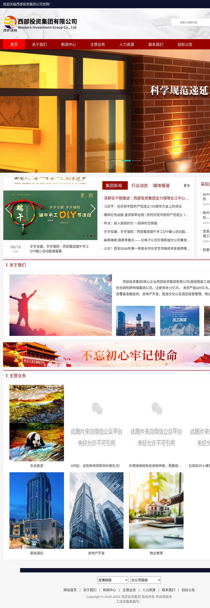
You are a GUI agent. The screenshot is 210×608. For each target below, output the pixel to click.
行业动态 (139, 185)
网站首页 (70, 589)
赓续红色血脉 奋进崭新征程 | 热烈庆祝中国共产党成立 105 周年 (147, 214)
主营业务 (97, 44)
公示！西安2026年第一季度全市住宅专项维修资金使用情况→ (147, 248)
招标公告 (185, 44)
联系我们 (155, 44)
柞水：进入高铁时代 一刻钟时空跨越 (130, 223)
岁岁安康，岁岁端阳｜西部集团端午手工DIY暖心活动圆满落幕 (147, 231)
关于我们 (39, 44)
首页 (14, 44)
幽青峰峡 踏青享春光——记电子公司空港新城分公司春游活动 (147, 240)
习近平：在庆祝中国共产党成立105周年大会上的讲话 (143, 206)
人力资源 (126, 44)
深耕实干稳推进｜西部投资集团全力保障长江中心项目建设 (147, 198)
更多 (187, 185)
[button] (104, 160)
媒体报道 (161, 185)
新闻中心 (68, 44)
